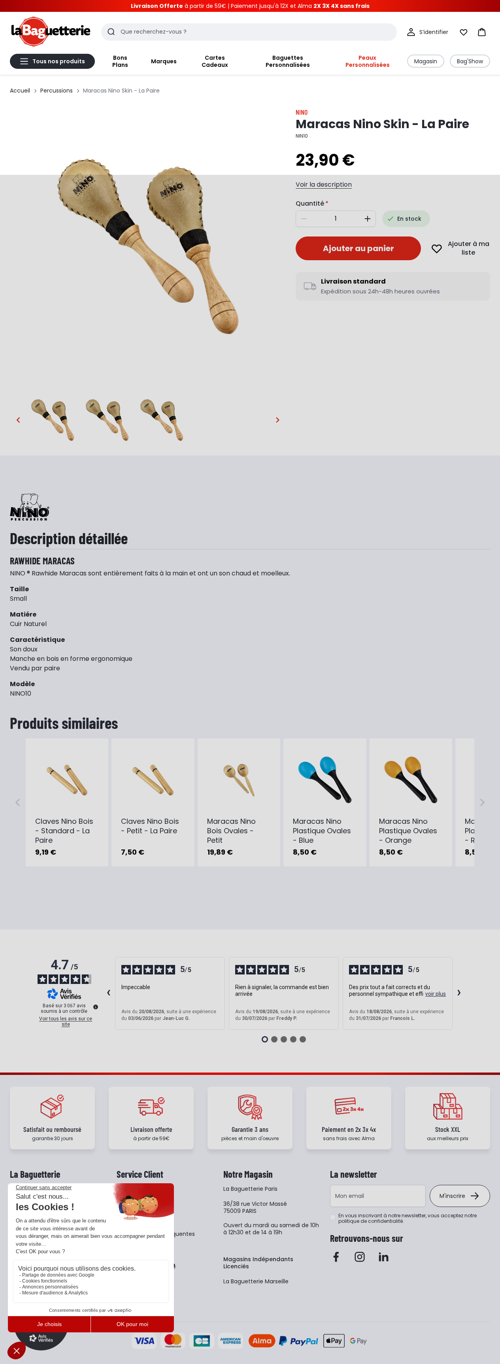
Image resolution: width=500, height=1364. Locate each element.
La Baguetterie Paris (250, 1189)
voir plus (435, 994)
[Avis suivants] (459, 993)
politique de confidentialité (370, 1221)
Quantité (310, 203)
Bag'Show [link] (470, 61)
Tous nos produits (58, 61)
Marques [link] (164, 61)
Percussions (56, 91)
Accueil (20, 91)
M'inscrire (452, 1196)
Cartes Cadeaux (215, 61)
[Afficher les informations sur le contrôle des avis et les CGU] (95, 1007)
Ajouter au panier (358, 248)
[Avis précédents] (108, 993)
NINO (302, 112)
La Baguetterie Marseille (256, 1281)
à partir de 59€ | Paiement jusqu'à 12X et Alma (250, 6)
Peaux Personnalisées (367, 61)
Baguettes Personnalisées (288, 61)
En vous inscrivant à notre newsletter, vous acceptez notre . (407, 1218)
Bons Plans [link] (120, 61)
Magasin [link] (425, 61)
